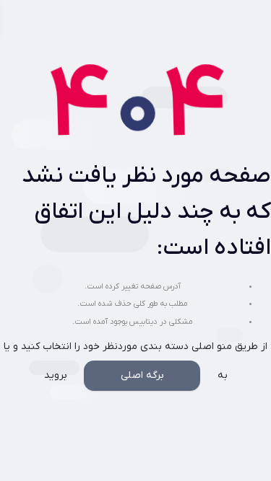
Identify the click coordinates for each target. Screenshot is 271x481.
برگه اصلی (142, 375)
